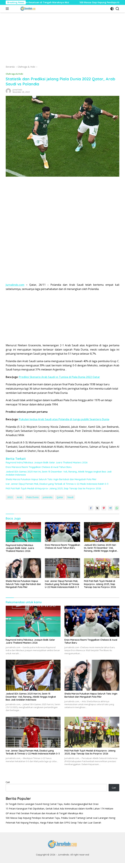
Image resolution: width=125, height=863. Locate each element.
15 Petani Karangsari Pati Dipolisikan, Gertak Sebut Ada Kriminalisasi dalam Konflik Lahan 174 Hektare (59, 808)
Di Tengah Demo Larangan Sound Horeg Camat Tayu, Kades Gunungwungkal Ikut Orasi (52, 804)
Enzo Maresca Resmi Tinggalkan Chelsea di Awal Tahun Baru (39, 467)
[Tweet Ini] (97, 508)
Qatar (60, 497)
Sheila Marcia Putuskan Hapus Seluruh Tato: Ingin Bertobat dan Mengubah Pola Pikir (51, 479)
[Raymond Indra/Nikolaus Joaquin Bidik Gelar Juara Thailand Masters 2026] (23, 532)
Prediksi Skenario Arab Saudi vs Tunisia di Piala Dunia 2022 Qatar (59, 377)
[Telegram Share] (110, 508)
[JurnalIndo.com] (27, 9)
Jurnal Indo (17, 89)
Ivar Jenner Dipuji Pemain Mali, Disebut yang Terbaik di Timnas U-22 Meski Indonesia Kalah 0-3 (57, 483)
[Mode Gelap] (112, 8)
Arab (19, 497)
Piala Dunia (33, 497)
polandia (47, 497)
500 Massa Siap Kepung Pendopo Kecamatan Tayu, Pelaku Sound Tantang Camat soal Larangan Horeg (60, 817)
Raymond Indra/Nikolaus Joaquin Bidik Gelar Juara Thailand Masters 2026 (47, 462)
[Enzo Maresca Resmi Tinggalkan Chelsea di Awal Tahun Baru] (62, 532)
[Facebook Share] (90, 508)
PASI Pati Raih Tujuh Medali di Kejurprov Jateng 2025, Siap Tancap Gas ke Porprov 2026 (53, 488)
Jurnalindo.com (15, 285)
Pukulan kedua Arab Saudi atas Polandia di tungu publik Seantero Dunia (64, 419)
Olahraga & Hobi (14, 73)
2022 (10, 497)
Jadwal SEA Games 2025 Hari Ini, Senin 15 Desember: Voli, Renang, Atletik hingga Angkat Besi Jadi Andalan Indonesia (58, 473)
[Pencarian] (117, 8)
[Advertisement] (62, 40)
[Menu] (8, 8)
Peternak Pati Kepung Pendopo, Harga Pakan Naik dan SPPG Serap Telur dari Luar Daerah (53, 822)
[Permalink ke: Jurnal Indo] (8, 90)
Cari (8, 782)
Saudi (70, 497)
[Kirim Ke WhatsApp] (116, 508)
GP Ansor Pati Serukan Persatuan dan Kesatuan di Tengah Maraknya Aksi (44, 813)
